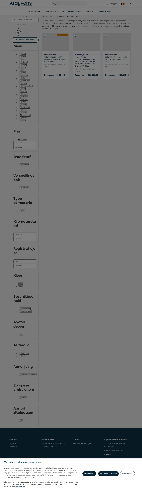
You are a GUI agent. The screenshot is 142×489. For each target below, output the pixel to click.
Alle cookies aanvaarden (108, 473)
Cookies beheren (127, 473)
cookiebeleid (20, 487)
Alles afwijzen (89, 473)
